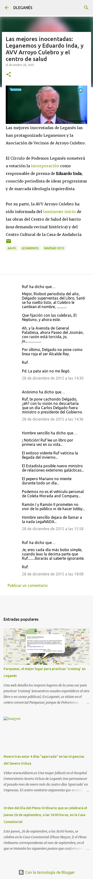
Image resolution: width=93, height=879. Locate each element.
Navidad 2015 (54, 248)
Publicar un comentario (28, 585)
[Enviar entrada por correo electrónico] (8, 242)
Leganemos (30, 248)
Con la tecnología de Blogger (49, 872)
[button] (8, 74)
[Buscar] (86, 7)
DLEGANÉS (22, 7)
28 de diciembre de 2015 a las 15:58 (52, 529)
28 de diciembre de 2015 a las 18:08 (52, 574)
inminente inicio (59, 211)
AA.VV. (12, 248)
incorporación (45, 165)
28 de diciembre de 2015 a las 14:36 (52, 419)
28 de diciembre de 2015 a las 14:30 (52, 378)
